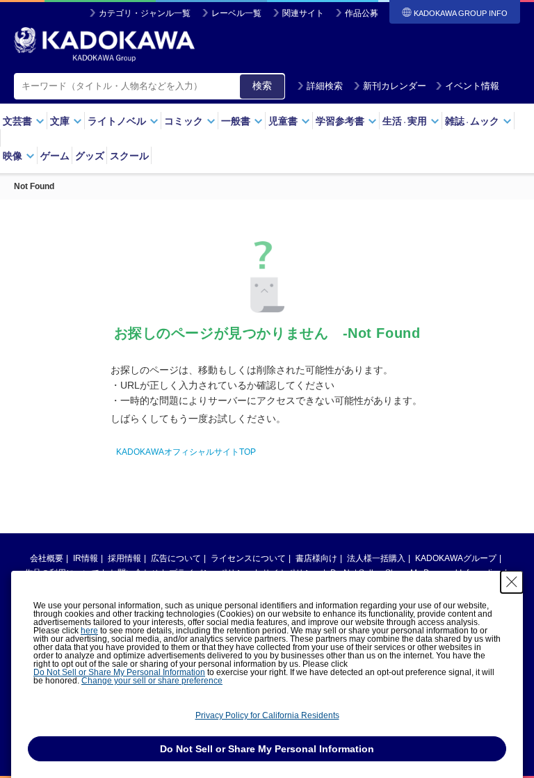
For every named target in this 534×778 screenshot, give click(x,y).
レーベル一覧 (236, 13)
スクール (129, 155)
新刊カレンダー (394, 86)
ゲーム (55, 155)
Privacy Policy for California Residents (267, 715)
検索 (262, 85)
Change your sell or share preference (151, 680)
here (89, 630)
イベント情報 (472, 86)
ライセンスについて (248, 558)
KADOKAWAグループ (455, 558)
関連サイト (303, 13)
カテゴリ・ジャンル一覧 (145, 13)
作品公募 (361, 13)
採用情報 (124, 558)
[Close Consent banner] (512, 582)
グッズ (89, 155)
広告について (176, 558)
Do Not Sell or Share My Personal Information (119, 672)
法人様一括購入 (376, 558)
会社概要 (46, 558)
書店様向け (316, 558)
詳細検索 (325, 86)
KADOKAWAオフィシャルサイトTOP (186, 452)
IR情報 (85, 558)
